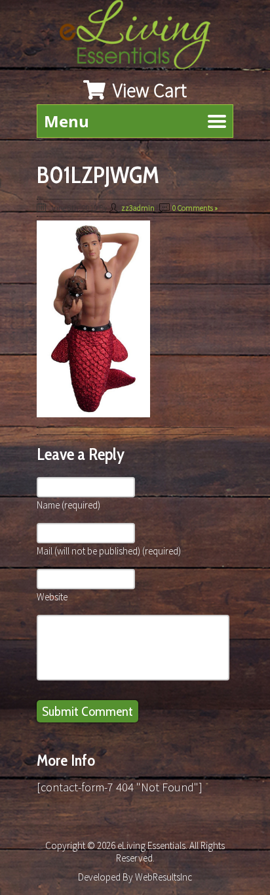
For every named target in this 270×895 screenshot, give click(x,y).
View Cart (148, 89)
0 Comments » (195, 208)
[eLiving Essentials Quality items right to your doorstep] (141, 37)
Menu (66, 121)
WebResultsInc (163, 877)
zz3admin (138, 208)
